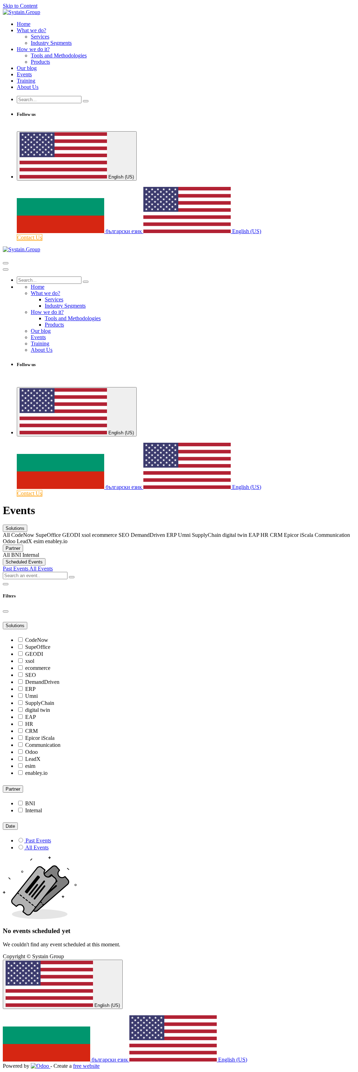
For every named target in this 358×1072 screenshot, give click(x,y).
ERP (30, 689)
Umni (31, 696)
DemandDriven (42, 682)
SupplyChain (39, 703)
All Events (41, 569)
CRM (31, 731)
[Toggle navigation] (5, 263)
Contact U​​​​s (29, 237)
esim (30, 766)
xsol (29, 661)
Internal (33, 810)
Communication (42, 745)
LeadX (33, 759)
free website (86, 1066)
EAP (30, 717)
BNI (30, 803)
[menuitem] (23, 24)
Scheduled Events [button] (24, 562)
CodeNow (36, 640)
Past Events (16, 569)
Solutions (15, 528)
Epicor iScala (40, 738)
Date (10, 826)
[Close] (5, 269)
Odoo (31, 752)
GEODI (34, 654)
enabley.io (36, 773)
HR (29, 724)
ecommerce (37, 668)
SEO (30, 675)
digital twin (37, 710)
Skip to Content (20, 6)
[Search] (85, 101)
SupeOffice (37, 647)
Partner (13, 548)
